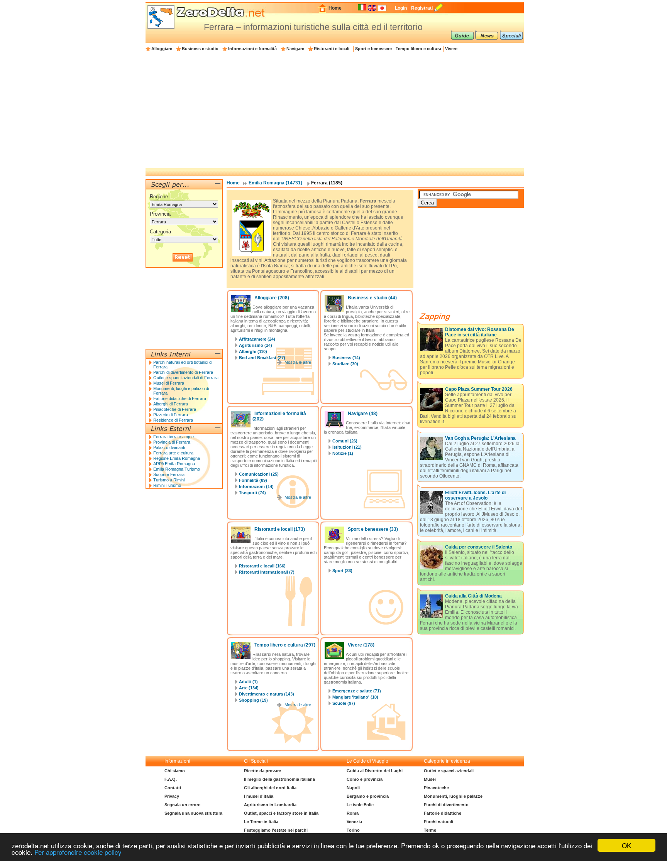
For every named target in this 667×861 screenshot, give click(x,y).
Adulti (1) (248, 681)
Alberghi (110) (253, 351)
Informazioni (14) (256, 486)
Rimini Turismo (167, 485)
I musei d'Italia (258, 796)
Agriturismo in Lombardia (270, 804)
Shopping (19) (253, 700)
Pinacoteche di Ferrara (174, 409)
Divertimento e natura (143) (266, 694)
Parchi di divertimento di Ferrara (183, 372)
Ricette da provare (262, 770)
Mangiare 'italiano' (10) (355, 697)
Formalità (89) (253, 480)
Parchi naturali (438, 821)
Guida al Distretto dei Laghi (375, 770)
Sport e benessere (373, 48)
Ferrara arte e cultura (173, 453)
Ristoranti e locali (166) (262, 566)
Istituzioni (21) (347, 447)
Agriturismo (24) (255, 345)
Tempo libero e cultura (418, 48)
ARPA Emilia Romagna (174, 463)
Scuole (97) (343, 703)
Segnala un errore (182, 804)
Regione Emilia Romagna (176, 458)
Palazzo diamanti (169, 447)
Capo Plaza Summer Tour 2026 (479, 389)
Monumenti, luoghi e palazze (453, 796)
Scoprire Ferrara (169, 474)
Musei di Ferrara (168, 383)
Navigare (295, 48)
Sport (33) (342, 570)
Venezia (354, 821)
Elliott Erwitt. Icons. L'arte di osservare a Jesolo (475, 495)
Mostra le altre (297, 362)
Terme (430, 830)
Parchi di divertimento (446, 804)
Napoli (353, 787)
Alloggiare (161, 48)
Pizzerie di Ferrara (170, 414)
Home (335, 8)
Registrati (422, 8)
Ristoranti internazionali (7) (267, 572)
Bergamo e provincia (368, 796)
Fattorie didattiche (442, 813)
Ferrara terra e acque (173, 436)
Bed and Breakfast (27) (262, 357)
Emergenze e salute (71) (356, 691)
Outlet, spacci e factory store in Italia (281, 813)
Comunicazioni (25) (259, 474)
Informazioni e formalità (252, 48)
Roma (353, 813)
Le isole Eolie (360, 804)
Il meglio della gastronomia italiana (279, 779)
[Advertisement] (335, 110)
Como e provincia (365, 779)
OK (626, 845)
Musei (430, 779)
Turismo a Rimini (169, 480)
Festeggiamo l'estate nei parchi (276, 830)
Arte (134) (249, 687)
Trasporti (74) (252, 492)
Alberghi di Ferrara (170, 404)
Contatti (172, 787)
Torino (353, 830)
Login (401, 8)
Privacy (171, 796)
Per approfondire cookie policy (78, 852)
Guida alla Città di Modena (473, 596)
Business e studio (200, 48)
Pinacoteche (436, 787)
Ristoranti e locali (331, 48)
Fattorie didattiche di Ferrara (179, 398)
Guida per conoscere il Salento (478, 547)
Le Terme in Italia (261, 821)
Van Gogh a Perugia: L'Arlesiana (480, 438)
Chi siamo (174, 770)
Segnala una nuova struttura (193, 813)
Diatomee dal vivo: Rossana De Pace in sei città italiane (479, 332)
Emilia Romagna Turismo (176, 469)
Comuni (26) (344, 441)
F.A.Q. (170, 779)
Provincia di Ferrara (171, 442)
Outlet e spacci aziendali (449, 770)
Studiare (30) (345, 363)
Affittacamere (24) (257, 339)
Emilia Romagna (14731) (275, 183)
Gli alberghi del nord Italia (270, 787)
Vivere (451, 48)
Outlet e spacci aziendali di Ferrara (185, 377)
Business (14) (346, 357)
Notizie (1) (342, 453)
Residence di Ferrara (173, 420)
